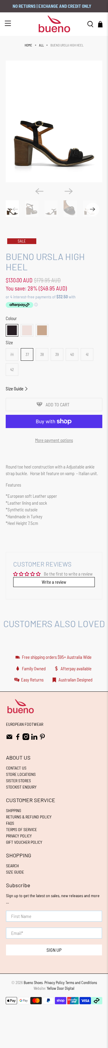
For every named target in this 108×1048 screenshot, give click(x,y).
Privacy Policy (54, 982)
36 (12, 354)
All (41, 45)
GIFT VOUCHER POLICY (24, 842)
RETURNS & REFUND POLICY (29, 816)
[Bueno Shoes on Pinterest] (42, 738)
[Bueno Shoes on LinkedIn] (34, 738)
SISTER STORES (18, 780)
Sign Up (54, 950)
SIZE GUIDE (15, 872)
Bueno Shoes (33, 982)
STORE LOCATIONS (21, 774)
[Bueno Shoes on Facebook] (17, 738)
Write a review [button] (54, 582)
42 (12, 369)
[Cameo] (27, 330)
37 (27, 354)
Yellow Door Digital (60, 988)
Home (28, 45)
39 (57, 354)
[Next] (68, 191)
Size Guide (15, 388)
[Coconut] (42, 330)
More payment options (54, 440)
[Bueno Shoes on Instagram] (25, 738)
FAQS (10, 823)
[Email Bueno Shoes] (9, 738)
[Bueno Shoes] (54, 24)
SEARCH (12, 865)
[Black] (12, 330)
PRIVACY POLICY (19, 835)
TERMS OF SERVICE (21, 829)
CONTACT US (16, 767)
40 (72, 354)
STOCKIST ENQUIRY (21, 786)
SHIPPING (13, 810)
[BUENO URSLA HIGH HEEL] (54, 121)
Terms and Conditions (81, 982)
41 (87, 354)
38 (42, 354)
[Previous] (39, 191)
